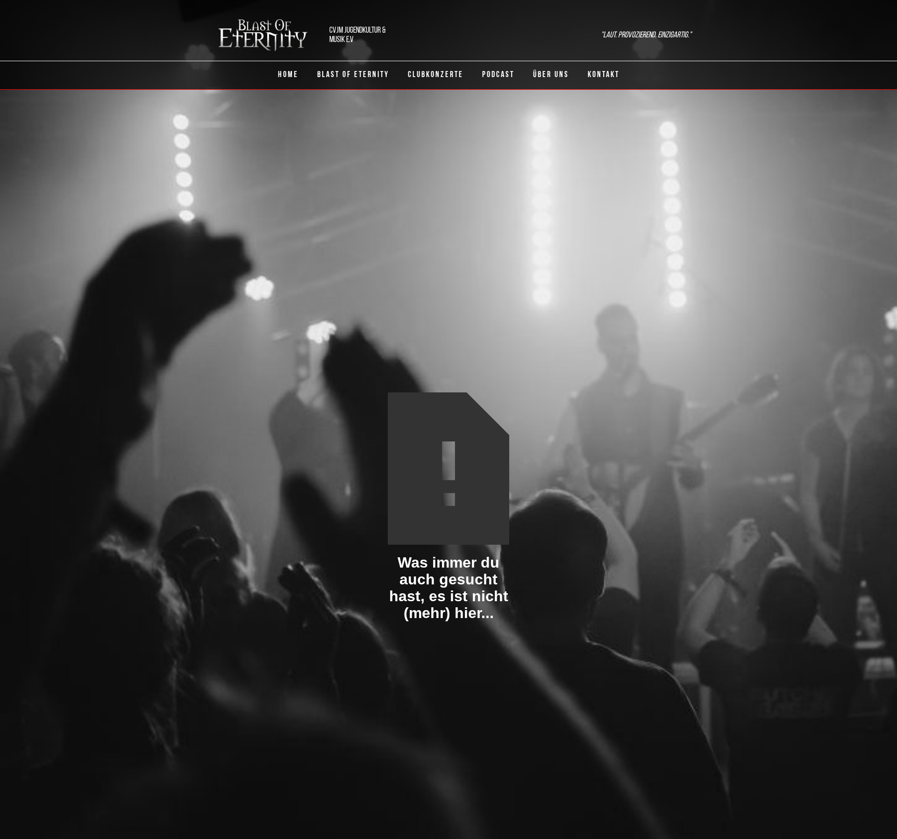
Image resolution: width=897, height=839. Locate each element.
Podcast (498, 75)
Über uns (551, 75)
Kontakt (603, 75)
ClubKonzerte (435, 75)
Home (288, 75)
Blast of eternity (353, 75)
